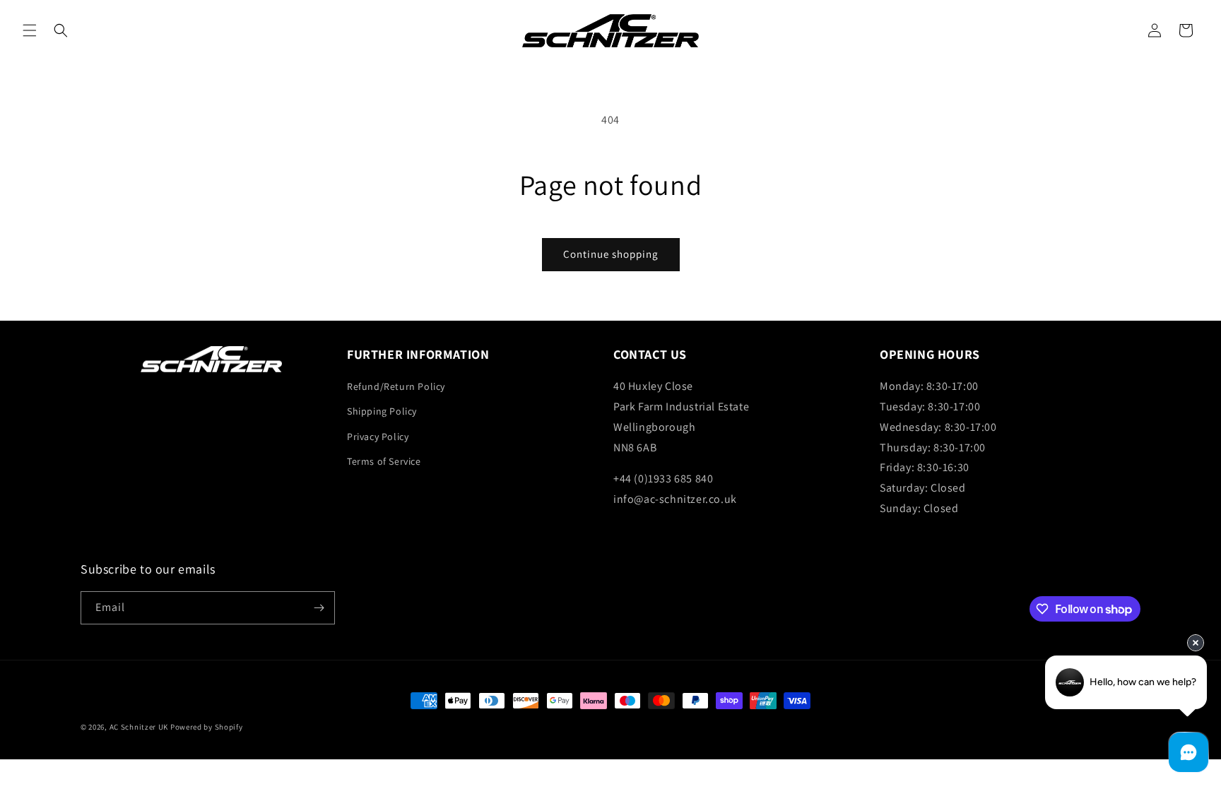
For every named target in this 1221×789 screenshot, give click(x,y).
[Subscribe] (318, 607)
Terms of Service (384, 461)
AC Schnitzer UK (139, 727)
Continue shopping (611, 254)
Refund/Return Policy (396, 386)
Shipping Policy (382, 411)
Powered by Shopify (206, 727)
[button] (29, 30)
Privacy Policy (377, 436)
